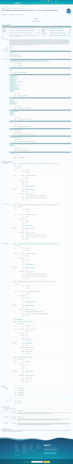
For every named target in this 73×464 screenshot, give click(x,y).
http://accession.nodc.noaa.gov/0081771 (56, 28)
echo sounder (12, 100)
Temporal (7, 401)
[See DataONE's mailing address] (55, 453)
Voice (23, 209)
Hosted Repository (17, 450)
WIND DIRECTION (13, 90)
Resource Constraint (5, 408)
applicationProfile (21, 193)
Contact (38, 449)
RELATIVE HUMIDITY (13, 86)
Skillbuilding (31, 446)
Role (15, 167)
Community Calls (25, 452)
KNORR (11, 122)
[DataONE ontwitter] (45, 453)
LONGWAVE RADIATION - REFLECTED (16, 81)
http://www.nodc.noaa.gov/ (29, 305)
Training (30, 447)
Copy (69, 28)
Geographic (6, 388)
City (23, 177)
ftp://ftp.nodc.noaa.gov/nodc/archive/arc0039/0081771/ (59, 35)
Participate (24, 446)
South (15, 392)
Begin (15, 401)
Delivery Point (22, 175)
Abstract (7, 39)
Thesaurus (14, 72)
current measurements (13, 111)
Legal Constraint (5, 410)
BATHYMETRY (12, 78)
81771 (11, 70)
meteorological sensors (14, 102)
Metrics (38, 447)
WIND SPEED (12, 91)
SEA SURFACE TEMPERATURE (14, 89)
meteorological (12, 113)
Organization (14, 163)
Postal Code (22, 181)
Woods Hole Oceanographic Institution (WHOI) (25, 321)
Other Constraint (13, 412)
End (15, 403)
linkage (23, 189)
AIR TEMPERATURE (13, 75)
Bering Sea (11, 144)
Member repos (24, 447)
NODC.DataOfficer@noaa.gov (30, 264)
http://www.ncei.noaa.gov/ (29, 189)
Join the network (25, 449)
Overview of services (17, 447)
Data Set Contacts (5, 204)
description (22, 197)
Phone (15, 285)
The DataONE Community (24, 451)
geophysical (12, 112)
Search (3, 6)
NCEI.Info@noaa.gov (28, 225)
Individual (15, 319)
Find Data (18, 455)
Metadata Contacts (5, 163)
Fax (23, 172)
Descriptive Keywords (5, 59)
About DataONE (39, 446)
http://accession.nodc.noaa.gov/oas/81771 (57, 30)
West (15, 394)
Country (23, 299)
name (23, 195)
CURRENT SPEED (12, 80)
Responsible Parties (5, 243)
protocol (23, 191)
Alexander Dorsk (20, 319)
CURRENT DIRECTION (13, 79)
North (15, 388)
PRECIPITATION (12, 84)
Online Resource (13, 189)
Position (15, 165)
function (23, 315)
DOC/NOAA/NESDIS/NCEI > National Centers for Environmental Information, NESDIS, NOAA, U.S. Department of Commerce (38, 243)
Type (15, 63)
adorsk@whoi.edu (28, 339)
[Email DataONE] (50, 453)
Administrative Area (21, 179)
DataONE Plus (17, 448)
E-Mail (23, 264)
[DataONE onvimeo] (48, 453)
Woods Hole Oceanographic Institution (16, 129)
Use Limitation (14, 423)
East (15, 390)
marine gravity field (13, 83)
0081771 (11, 69)
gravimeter (11, 101)
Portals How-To (31, 450)
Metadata (6, 6)
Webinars (30, 449)
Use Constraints (13, 410)
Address (15, 175)
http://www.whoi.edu (28, 343)
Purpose (7, 46)
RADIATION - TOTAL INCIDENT (15, 85)
